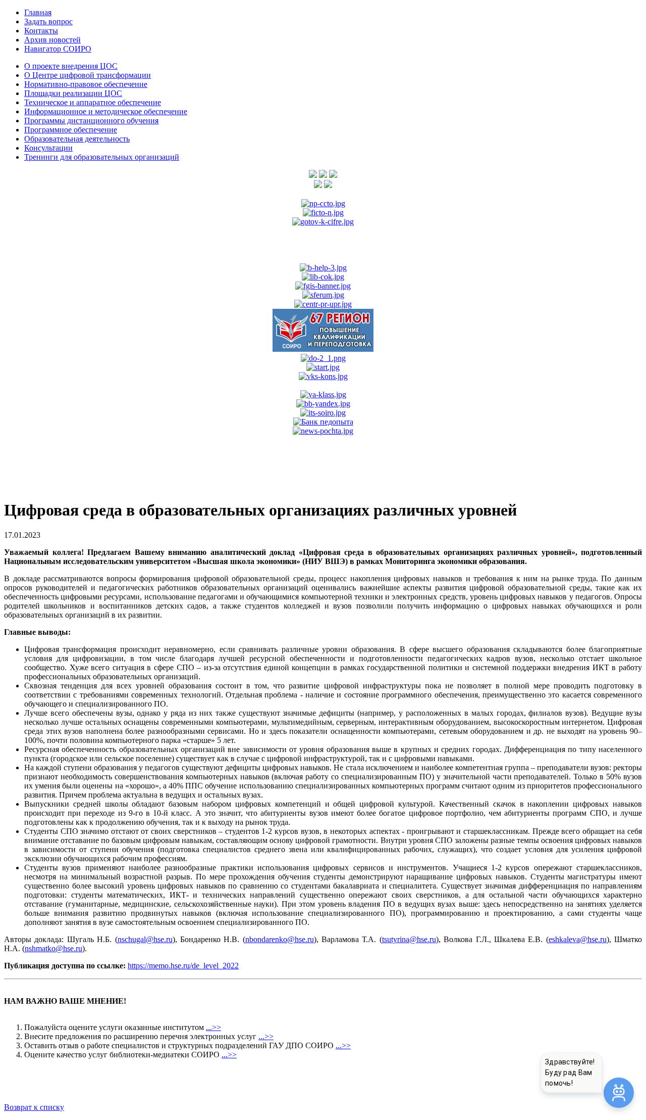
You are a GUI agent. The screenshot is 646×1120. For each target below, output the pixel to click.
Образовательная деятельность (77, 138)
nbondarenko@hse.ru (279, 939)
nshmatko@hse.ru (53, 948)
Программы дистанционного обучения (91, 120)
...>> (213, 1027)
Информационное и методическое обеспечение (105, 111)
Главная (37, 12)
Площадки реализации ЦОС (73, 93)
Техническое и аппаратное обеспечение (92, 102)
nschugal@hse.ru (145, 939)
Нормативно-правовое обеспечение (85, 84)
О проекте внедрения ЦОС (71, 66)
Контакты (41, 30)
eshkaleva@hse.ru (578, 939)
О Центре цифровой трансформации (87, 75)
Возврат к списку (34, 1107)
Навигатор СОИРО (57, 48)
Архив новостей (52, 39)
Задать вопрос (48, 21)
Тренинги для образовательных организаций (101, 157)
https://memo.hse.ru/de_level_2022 (183, 965)
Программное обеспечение (70, 129)
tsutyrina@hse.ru (409, 939)
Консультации (48, 148)
